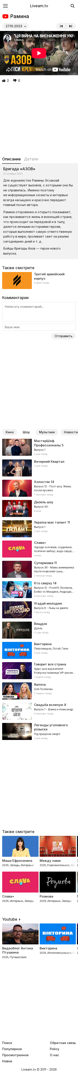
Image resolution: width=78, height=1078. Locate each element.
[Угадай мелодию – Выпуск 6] (39, 609)
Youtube (9, 919)
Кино (10, 432)
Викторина (48, 948)
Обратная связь (63, 1043)
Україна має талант (50, 522)
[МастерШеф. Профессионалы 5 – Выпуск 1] (39, 447)
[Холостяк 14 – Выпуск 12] (39, 488)
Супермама (43, 563)
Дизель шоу (43, 502)
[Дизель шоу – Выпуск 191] (39, 508)
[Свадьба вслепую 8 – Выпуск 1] (39, 711)
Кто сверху (43, 583)
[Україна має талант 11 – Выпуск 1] (39, 528)
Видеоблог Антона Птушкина (17, 950)
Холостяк (42, 482)
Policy (54, 1049)
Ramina (40, 684)
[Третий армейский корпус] (39, 280)
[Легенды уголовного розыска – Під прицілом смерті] (39, 731)
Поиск (7, 1043)
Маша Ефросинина (17, 861)
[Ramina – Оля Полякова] (39, 690)
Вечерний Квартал (49, 461)
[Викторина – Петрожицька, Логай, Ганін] (39, 650)
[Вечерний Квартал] (39, 467)
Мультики (47, 432)
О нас (54, 1055)
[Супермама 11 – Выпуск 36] (39, 569)
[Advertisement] (39, 119)
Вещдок (40, 624)
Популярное (12, 1049)
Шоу (26, 432)
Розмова (46, 896)
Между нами (50, 861)
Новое (7, 1061)
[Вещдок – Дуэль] (39, 630)
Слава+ (8, 896)
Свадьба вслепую (48, 705)
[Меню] (5, 6)
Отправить (63, 336)
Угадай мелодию (48, 603)
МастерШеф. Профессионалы (47, 443)
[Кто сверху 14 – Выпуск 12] (39, 589)
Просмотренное (15, 1055)
